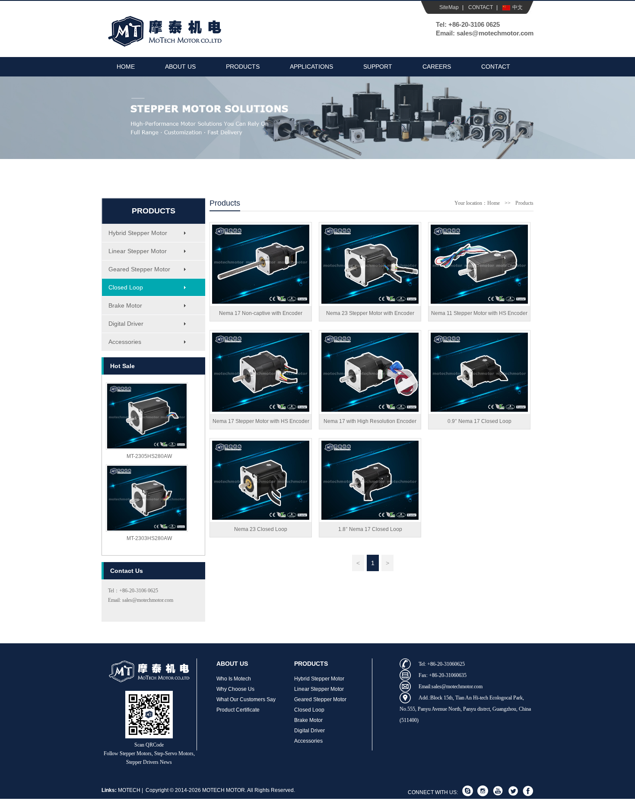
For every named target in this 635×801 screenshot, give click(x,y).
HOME (126, 66)
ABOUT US (180, 66)
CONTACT (480, 7)
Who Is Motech (233, 679)
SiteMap (449, 7)
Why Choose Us (235, 689)
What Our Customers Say (246, 699)
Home (493, 203)
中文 (517, 7)
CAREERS (436, 66)
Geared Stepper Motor (139, 269)
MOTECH (129, 790)
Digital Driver (125, 323)
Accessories (124, 341)
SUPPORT (377, 66)
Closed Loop (125, 287)
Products (524, 203)
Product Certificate (238, 710)
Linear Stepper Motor (137, 251)
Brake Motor (125, 305)
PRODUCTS (243, 66)
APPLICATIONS (311, 66)
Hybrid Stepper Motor (137, 232)
